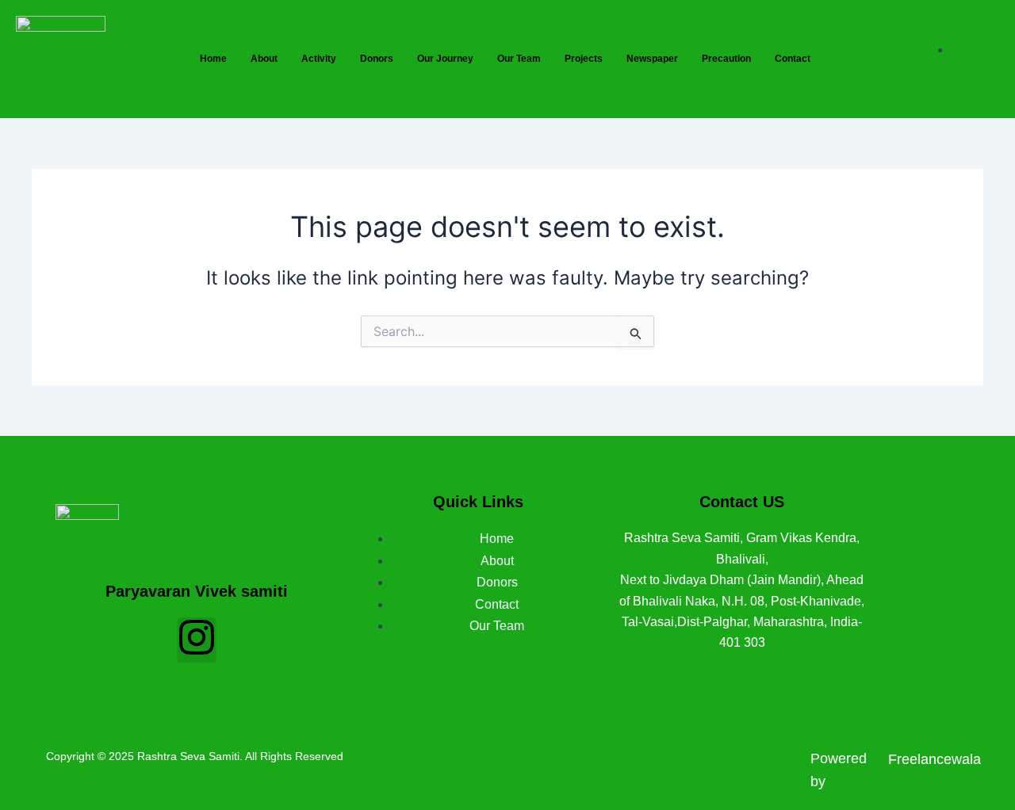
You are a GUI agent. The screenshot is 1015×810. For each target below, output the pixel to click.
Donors (376, 58)
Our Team (519, 58)
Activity (318, 58)
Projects (584, 58)
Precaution (726, 58)
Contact (792, 58)
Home (213, 58)
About (264, 58)
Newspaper (652, 58)
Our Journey (445, 58)
